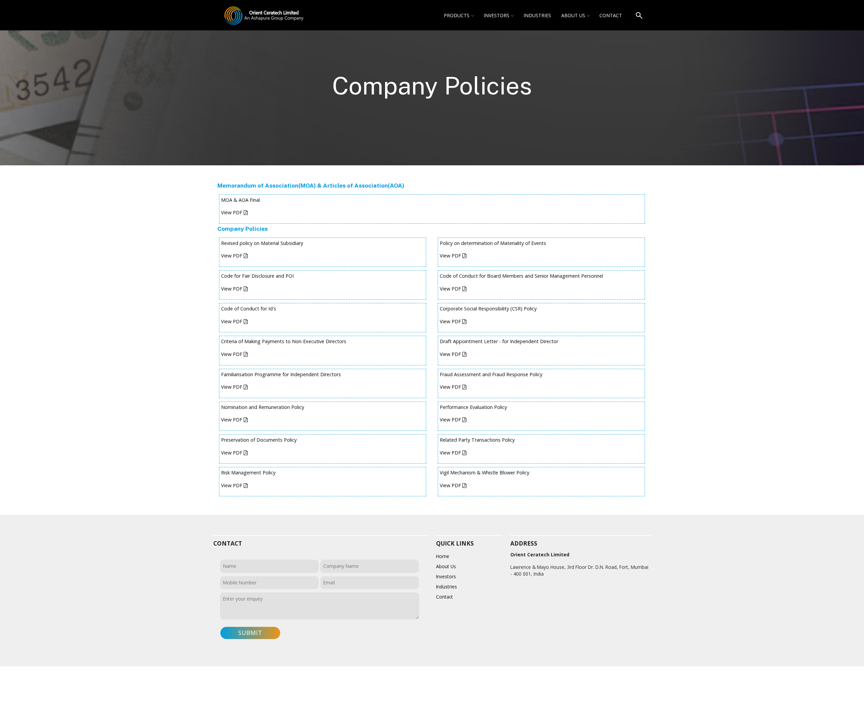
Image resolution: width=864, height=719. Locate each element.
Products (456, 15)
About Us (573, 15)
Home (442, 556)
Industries (537, 15)
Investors (496, 15)
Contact (610, 15)
